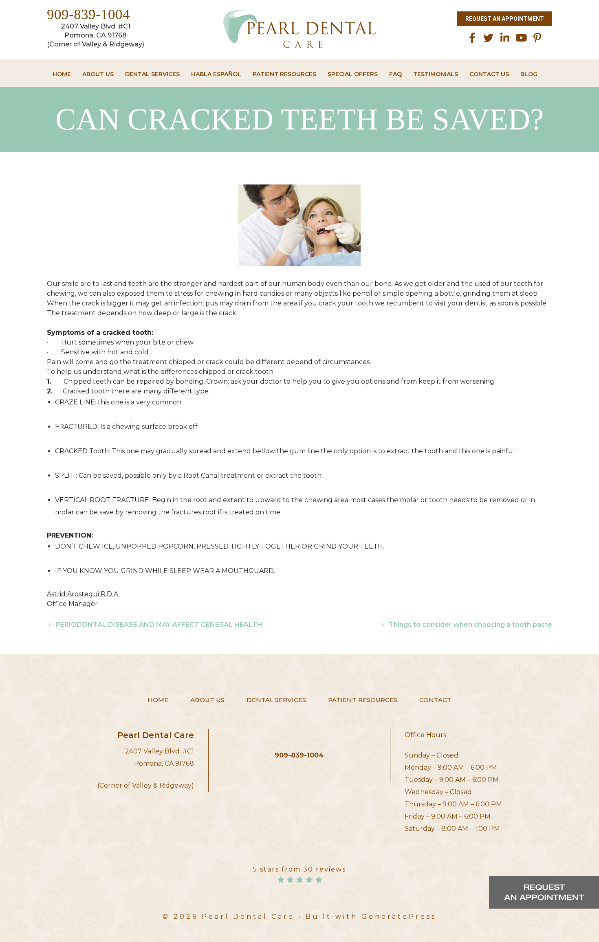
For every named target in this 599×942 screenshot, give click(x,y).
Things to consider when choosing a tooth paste (470, 624)
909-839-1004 (88, 14)
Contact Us (489, 74)
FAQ (395, 74)
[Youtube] (521, 38)
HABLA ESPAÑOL (216, 74)
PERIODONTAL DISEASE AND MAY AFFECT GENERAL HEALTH (159, 624)
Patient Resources (284, 74)
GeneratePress (398, 916)
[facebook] (472, 38)
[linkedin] (505, 38)
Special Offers (353, 74)
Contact (435, 700)
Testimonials (435, 74)
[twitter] (488, 38)
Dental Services (152, 74)
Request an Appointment (504, 18)
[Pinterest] (537, 38)
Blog (528, 74)
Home (62, 74)
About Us (98, 74)
